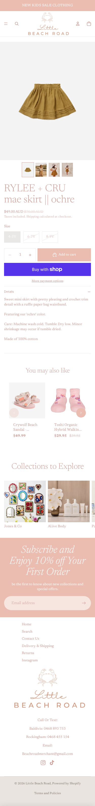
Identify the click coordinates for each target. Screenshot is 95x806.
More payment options (47, 281)
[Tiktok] (52, 763)
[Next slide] (85, 505)
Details (9, 292)
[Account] (77, 23)
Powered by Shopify (66, 783)
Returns (28, 653)
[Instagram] (43, 763)
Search (27, 632)
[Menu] (6, 23)
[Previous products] (14, 412)
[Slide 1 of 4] (27, 170)
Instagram (30, 660)
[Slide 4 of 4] (67, 170)
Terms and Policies (47, 793)
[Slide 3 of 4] (54, 170)
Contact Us (30, 639)
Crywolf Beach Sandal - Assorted (25, 429)
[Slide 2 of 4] (41, 170)
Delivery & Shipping (38, 646)
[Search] (16, 23)
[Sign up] (84, 603)
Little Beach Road (38, 783)
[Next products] (81, 412)
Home (26, 624)
